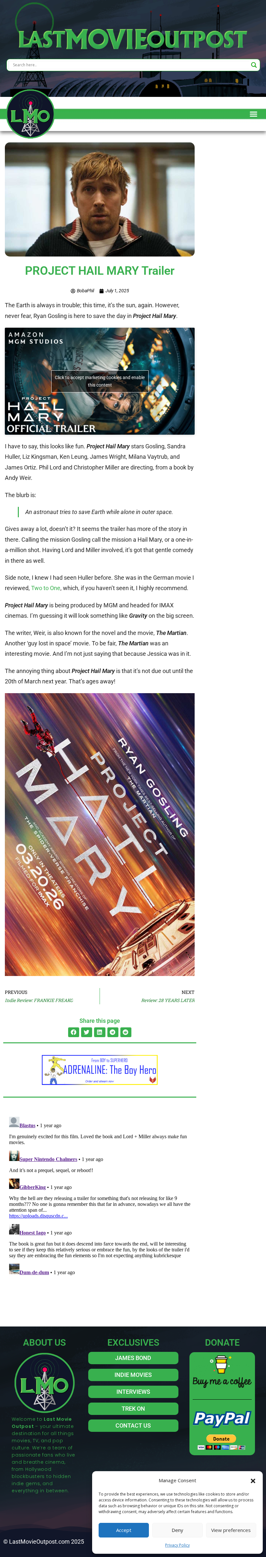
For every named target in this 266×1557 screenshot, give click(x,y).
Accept (123, 1530)
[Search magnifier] (254, 65)
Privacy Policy (177, 1545)
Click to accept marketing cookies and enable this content (100, 381)
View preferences (231, 1530)
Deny (177, 1530)
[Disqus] (99, 1195)
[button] (253, 1480)
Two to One (45, 588)
